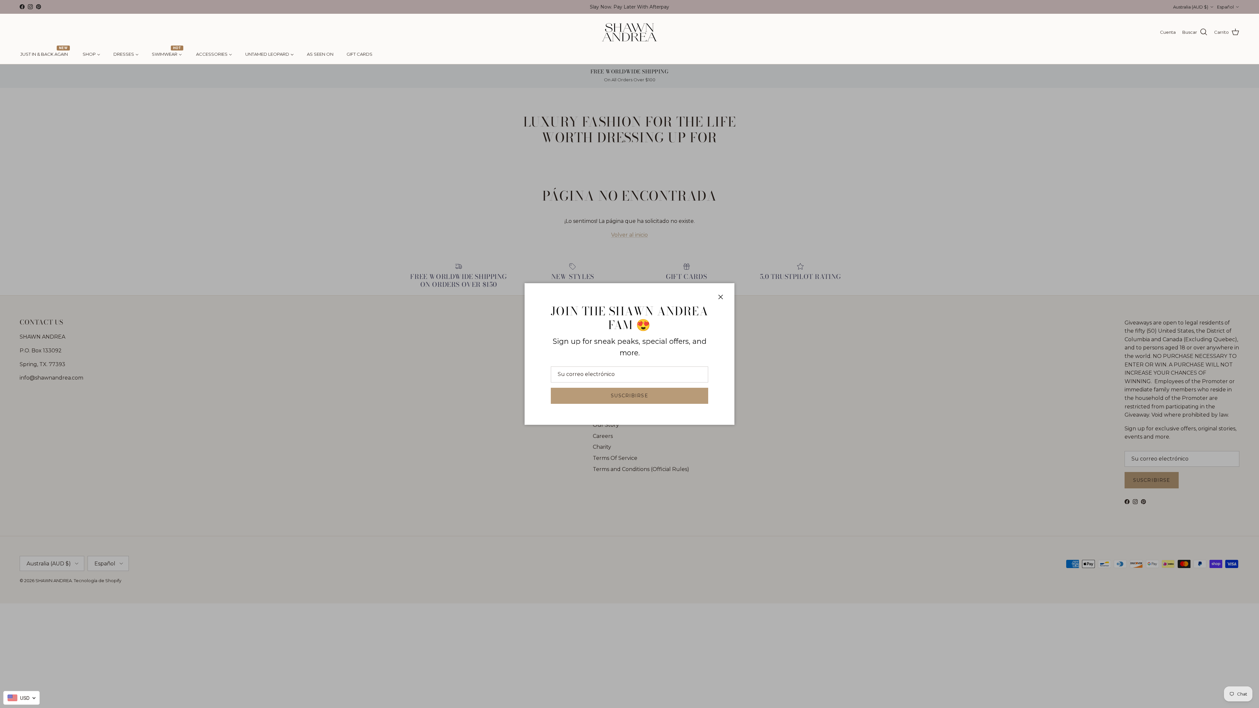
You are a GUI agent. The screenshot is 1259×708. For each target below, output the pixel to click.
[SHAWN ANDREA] (629, 32)
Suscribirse (629, 396)
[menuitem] (45, 54)
